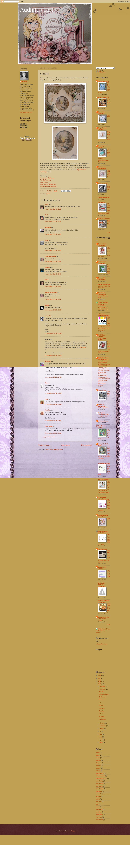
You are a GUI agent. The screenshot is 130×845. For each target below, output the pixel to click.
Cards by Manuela (103, 197)
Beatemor (48, 227)
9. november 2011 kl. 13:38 (53, 221)
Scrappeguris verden (102, 146)
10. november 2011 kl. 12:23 (53, 310)
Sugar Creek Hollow (102, 567)
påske (98, 807)
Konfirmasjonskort (108, 223)
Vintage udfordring (104, 463)
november (103, 689)
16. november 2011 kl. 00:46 (53, 404)
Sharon (47, 383)
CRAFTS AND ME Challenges (103, 601)
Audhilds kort (36, 9)
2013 (99, 678)
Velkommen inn (103, 183)
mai (101, 737)
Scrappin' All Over (104, 617)
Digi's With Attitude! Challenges (101, 584)
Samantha (83, 347)
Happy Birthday (108, 101)
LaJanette (48, 316)
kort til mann (99, 789)
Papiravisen (44, 182)
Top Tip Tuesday (45, 180)
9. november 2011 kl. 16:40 (53, 274)
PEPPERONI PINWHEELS (108, 608)
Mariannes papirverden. (102, 167)
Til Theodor (102, 719)
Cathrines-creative (50, 256)
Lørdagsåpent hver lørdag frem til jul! (103, 415)
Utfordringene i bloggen (102, 619)
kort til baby (99, 781)
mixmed (98, 794)
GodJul (101, 705)
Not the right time (102, 408)
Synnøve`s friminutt (101, 112)
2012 (99, 681)
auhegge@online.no (102, 644)
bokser (98, 755)
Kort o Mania (102, 390)
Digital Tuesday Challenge (103, 303)
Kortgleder (101, 413)
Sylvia (47, 280)
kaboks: (108, 519)
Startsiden (65, 445)
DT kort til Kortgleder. (108, 187)
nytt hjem (98, 801)
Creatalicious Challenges (102, 262)
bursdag (98, 760)
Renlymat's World (103, 81)
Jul (100, 702)
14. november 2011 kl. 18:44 (53, 393)
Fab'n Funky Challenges (48, 184)
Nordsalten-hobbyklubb (102, 293)
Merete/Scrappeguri (51, 292)
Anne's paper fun (103, 97)
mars (101, 742)
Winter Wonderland (104, 284)
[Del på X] (66, 191)
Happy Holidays (103, 694)
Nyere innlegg (43, 445)
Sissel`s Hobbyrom (104, 218)
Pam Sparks (48, 426)
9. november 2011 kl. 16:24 (53, 261)
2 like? (101, 714)
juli (101, 731)
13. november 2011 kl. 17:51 (53, 377)
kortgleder (99, 791)
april (101, 740)
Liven (46, 204)
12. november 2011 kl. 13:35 (53, 355)
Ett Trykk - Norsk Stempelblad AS (103, 358)
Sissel (47, 305)
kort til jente (99, 786)
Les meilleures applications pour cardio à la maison (103, 307)
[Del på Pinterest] (70, 191)
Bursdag (101, 711)
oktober (102, 723)
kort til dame (99, 783)
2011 (99, 684)
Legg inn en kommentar (50, 437)
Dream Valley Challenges (48, 186)
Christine (47, 361)
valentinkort (99, 814)
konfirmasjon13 (100, 776)
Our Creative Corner (102, 426)
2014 (99, 675)
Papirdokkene (102, 549)
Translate (103, 72)
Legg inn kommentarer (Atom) (54, 449)
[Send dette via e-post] (62, 191)
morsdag (98, 796)
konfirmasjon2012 (101, 778)
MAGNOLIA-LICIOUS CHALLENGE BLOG (102, 337)
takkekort (98, 812)
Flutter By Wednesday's (102, 405)
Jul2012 (98, 765)
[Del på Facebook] (68, 191)
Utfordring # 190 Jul (108, 394)
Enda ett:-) (102, 697)
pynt (97, 804)
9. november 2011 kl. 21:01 (53, 286)
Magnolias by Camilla (102, 128)
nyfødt (98, 799)
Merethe (47, 410)
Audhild (24, 81)
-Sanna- (47, 267)
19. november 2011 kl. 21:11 (53, 433)
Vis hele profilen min (26, 112)
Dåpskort (98, 763)
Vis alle (108, 232)
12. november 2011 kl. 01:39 (53, 333)
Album (101, 691)
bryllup (98, 758)
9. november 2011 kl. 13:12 (53, 209)
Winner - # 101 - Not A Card (108, 573)
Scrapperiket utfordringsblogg (103, 498)
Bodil (46, 215)
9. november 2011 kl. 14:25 (53, 234)
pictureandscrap (103, 421)
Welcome (102, 700)
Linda (46, 240)
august (102, 728)
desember (103, 686)
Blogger (73, 831)
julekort (48, 194)
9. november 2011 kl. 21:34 (53, 299)
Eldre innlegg (86, 445)
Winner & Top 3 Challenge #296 (108, 269)
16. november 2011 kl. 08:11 (53, 420)
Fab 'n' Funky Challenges (102, 244)
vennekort (99, 817)
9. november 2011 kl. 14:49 (53, 250)
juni (101, 734)
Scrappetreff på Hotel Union (103, 516)
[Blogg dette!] (64, 191)
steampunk (99, 809)
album (98, 752)
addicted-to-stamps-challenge (103, 314)
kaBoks (98, 771)
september (103, 726)
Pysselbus (101, 202)
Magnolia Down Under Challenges (103, 532)
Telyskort (102, 708)
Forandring (108, 115)
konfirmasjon (99, 773)
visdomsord (99, 819)
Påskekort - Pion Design (108, 173)
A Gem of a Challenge (47, 178)
